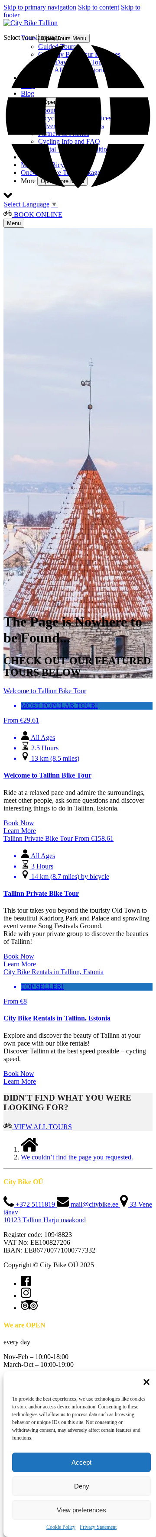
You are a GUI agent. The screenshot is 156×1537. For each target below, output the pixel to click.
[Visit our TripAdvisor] (29, 1307)
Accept (81, 1462)
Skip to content (98, 7)
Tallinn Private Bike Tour (41, 893)
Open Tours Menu (64, 38)
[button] (146, 1382)
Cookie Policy (60, 1527)
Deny (81, 1486)
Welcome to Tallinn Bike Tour (47, 775)
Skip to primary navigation (39, 7)
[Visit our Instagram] (26, 1295)
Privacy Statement (98, 1527)
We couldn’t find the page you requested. (77, 1157)
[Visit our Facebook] (26, 1283)
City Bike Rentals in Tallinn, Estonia (56, 1018)
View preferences (81, 1510)
